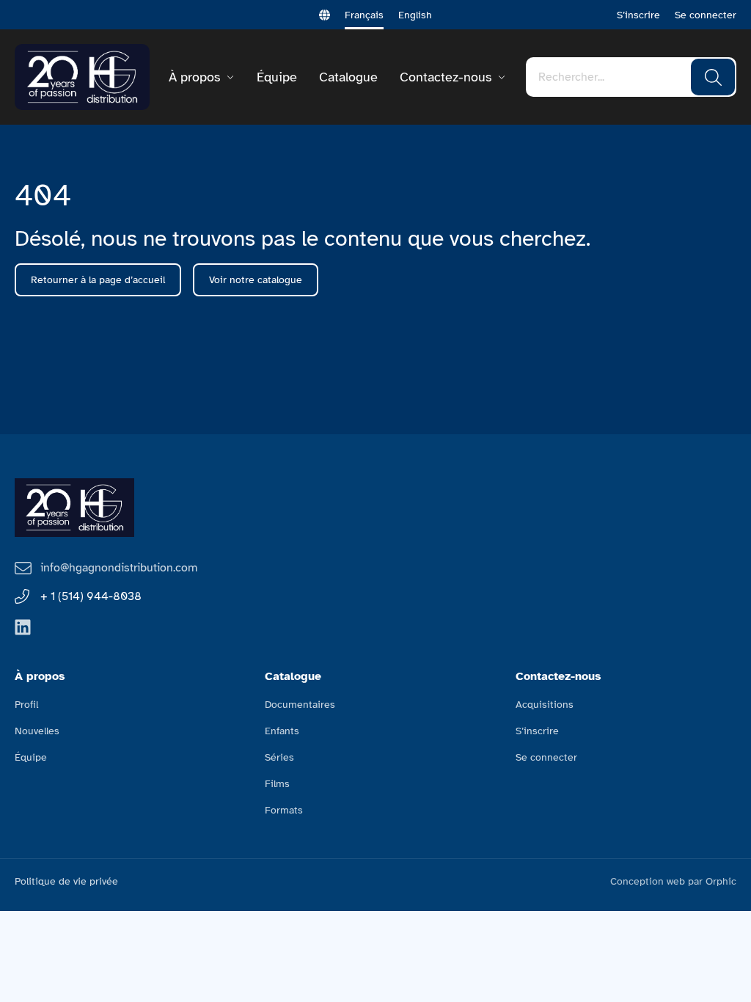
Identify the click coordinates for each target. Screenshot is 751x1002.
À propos (194, 77)
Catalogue (348, 77)
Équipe (277, 77)
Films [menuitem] (277, 784)
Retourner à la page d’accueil (98, 280)
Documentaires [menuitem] (300, 704)
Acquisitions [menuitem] (545, 704)
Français (364, 15)
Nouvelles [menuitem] (37, 731)
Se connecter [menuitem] (546, 757)
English (415, 15)
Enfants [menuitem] (282, 731)
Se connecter (705, 15)
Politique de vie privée (66, 881)
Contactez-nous (445, 77)
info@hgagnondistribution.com (118, 567)
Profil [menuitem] (26, 704)
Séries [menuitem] (279, 757)
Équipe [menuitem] (31, 757)
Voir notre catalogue (255, 280)
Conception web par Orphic (673, 881)
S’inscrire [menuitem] (537, 731)
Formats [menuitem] (284, 810)
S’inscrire (638, 15)
